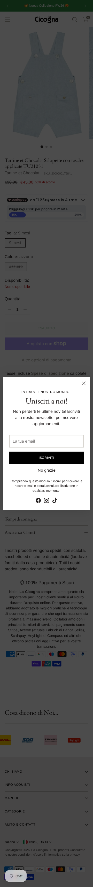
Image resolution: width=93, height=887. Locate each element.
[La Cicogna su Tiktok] (55, 501)
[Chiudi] (84, 383)
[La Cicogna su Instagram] (46, 501)
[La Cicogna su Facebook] (38, 501)
